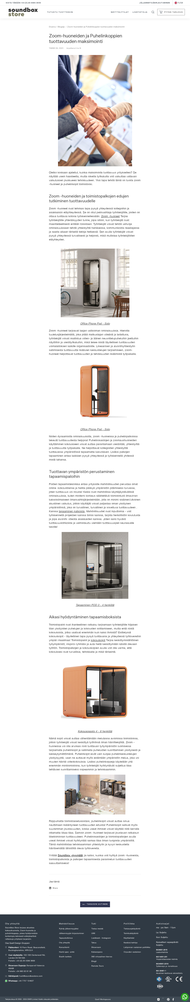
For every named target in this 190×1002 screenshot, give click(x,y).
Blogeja (61, 27)
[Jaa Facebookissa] (173, 999)
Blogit (93, 961)
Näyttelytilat (120, 12)
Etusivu (52, 27)
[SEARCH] (153, 12)
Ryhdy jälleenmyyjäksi (68, 929)
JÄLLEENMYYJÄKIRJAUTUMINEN (154, 3)
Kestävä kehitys (131, 943)
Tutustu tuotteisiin (60, 12)
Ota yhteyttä (64, 943)
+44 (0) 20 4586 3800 (25, 961)
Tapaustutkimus (66, 938)
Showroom (96, 947)
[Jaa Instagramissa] (158, 999)
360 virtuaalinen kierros (101, 957)
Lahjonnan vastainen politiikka (137, 947)
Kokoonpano (96, 952)
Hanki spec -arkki (66, 952)
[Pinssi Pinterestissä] (168, 999)
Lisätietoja (140, 12)
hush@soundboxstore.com (25, 976)
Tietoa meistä (97, 929)
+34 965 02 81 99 (24, 971)
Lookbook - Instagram (101, 938)
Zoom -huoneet (110, 216)
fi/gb (180, 3)
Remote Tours (97, 966)
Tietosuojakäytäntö (132, 929)
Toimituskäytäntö (131, 933)
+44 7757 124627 (21, 981)
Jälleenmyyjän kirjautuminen (71, 933)
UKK (93, 933)
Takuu (94, 943)
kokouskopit (98, 640)
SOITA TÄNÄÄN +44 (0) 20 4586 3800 (23, 3)
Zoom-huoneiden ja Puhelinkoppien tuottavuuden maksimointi (96, 27)
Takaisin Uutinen (97, 904)
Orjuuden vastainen (132, 952)
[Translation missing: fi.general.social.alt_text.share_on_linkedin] (163, 999)
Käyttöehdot (129, 938)
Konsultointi (64, 947)
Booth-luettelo (65, 957)
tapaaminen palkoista (72, 511)
